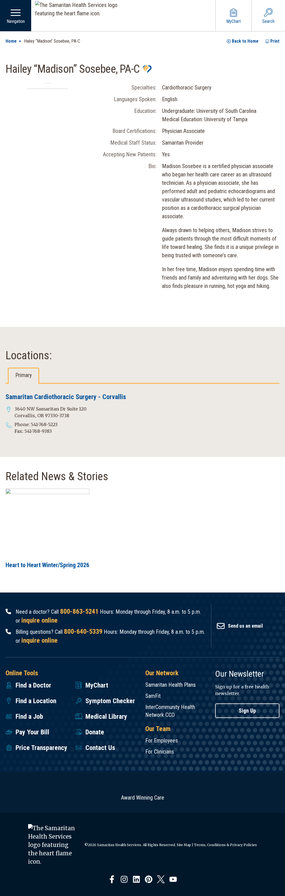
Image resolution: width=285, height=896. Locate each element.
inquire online (39, 620)
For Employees (161, 740)
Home (11, 41)
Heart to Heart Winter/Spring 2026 (47, 565)
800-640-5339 (83, 631)
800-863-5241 (79, 611)
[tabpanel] (142, 413)
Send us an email (245, 626)
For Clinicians (159, 751)
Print (274, 41)
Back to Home (245, 41)
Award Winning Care (142, 797)
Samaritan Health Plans (170, 684)
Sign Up (247, 710)
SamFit (153, 696)
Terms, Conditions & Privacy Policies (225, 845)
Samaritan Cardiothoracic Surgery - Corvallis (66, 397)
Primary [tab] (23, 375)
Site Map (184, 845)
